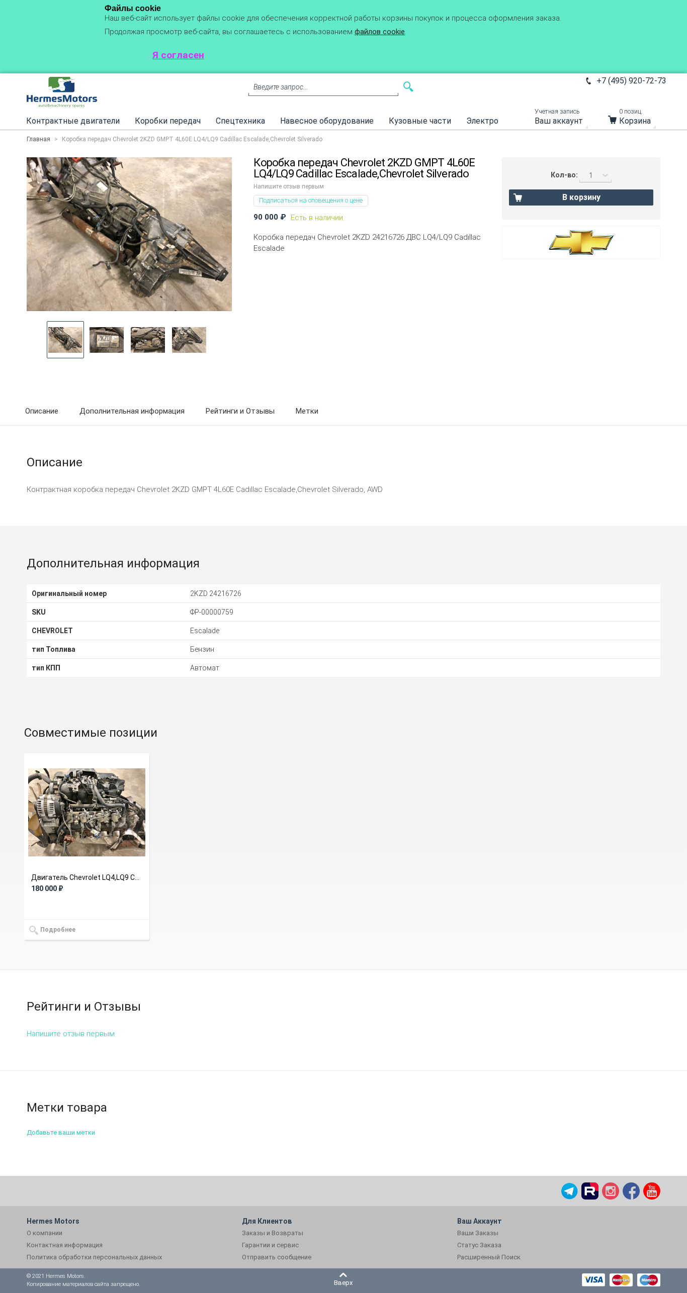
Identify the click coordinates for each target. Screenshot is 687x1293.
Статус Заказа (479, 1245)
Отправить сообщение (276, 1257)
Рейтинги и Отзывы (240, 411)
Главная (38, 139)
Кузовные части (420, 121)
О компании (44, 1233)
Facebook (631, 1191)
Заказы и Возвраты (272, 1233)
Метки (307, 411)
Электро (482, 121)
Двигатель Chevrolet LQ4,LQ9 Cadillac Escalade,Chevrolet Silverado (86, 877)
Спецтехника (240, 121)
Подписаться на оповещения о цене (311, 200)
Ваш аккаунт (559, 119)
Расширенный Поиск (489, 1257)
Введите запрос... (280, 87)
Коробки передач (168, 121)
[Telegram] (569, 1191)
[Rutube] (589, 1191)
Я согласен (178, 55)
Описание (41, 411)
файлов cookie (380, 31)
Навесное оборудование (327, 121)
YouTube (651, 1191)
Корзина (635, 119)
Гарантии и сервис (270, 1245)
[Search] (408, 86)
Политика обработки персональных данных (94, 1257)
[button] (65, 340)
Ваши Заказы (477, 1233)
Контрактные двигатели (73, 121)
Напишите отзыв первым (288, 186)
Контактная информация (65, 1245)
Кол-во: (564, 175)
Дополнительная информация (132, 411)
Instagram (610, 1191)
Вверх (343, 1282)
